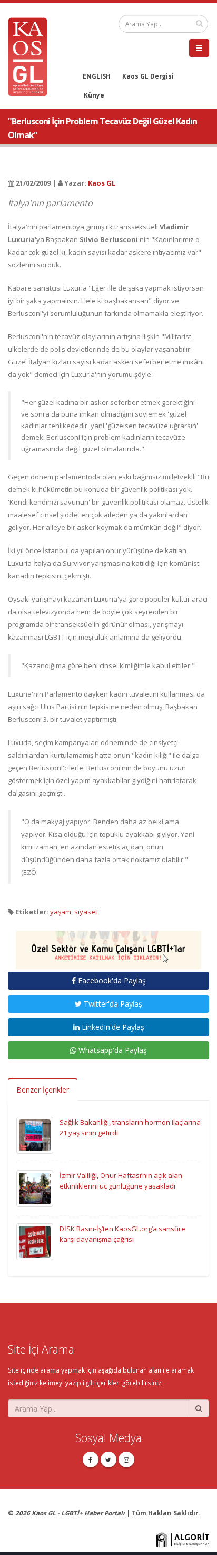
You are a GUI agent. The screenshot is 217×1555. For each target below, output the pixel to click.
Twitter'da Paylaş (112, 1004)
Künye (94, 95)
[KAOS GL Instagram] (126, 1459)
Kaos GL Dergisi (148, 76)
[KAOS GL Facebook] (90, 1459)
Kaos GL (101, 183)
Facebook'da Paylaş (111, 981)
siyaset (85, 911)
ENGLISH (97, 76)
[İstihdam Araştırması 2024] (108, 945)
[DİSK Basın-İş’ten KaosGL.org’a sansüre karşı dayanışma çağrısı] (35, 1241)
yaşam (60, 911)
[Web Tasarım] (182, 1538)
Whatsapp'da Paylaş (111, 1050)
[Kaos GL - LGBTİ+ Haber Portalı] (31, 56)
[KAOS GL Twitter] (108, 1459)
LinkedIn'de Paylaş (112, 1027)
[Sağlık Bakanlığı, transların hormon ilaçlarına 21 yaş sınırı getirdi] (35, 1134)
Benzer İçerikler (42, 1090)
